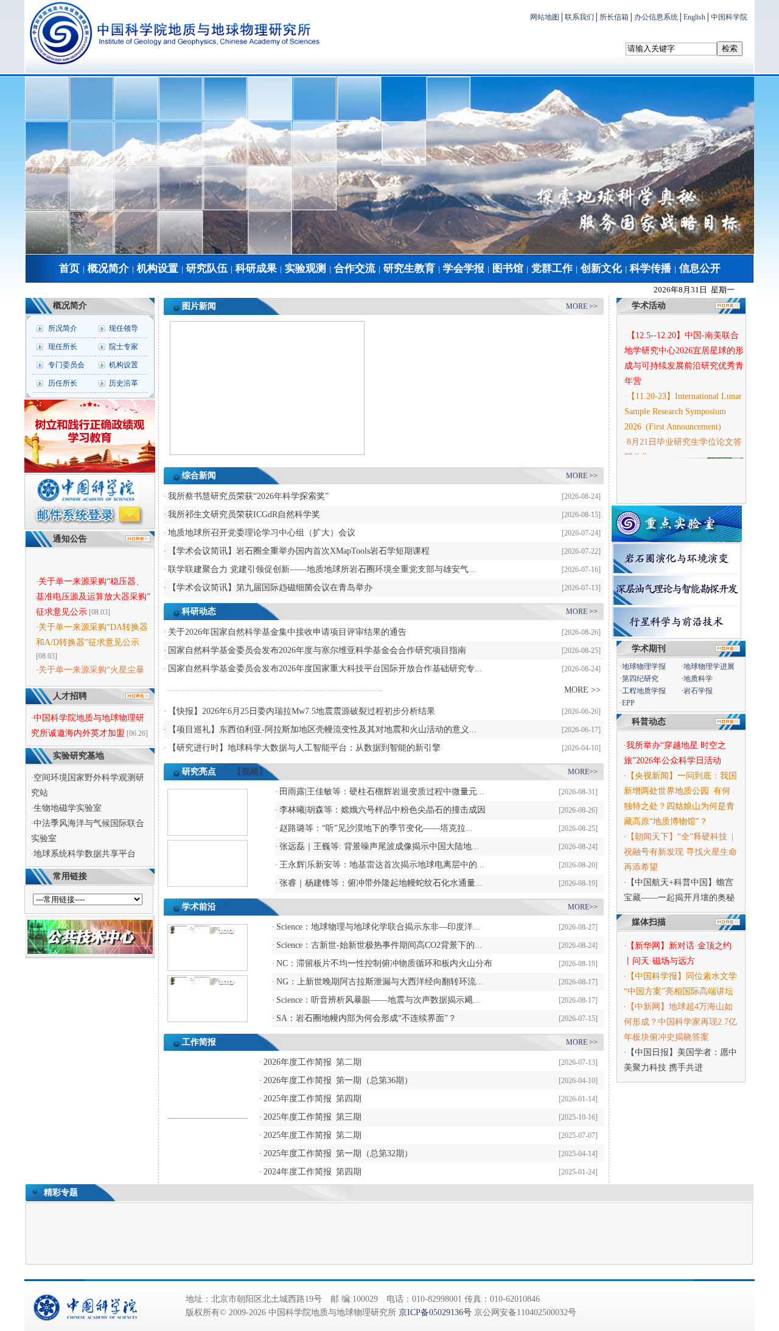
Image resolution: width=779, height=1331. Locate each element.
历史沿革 (123, 383)
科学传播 (650, 268)
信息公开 (700, 268)
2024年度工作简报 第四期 (313, 1171)
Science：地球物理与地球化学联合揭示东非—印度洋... (378, 926)
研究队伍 (207, 268)
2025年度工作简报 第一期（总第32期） (338, 1153)
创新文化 (601, 268)
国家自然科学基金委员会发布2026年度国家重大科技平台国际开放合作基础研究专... (325, 668)
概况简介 (108, 268)
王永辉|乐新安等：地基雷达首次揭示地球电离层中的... (381, 864)
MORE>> (583, 772)
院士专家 (123, 346)
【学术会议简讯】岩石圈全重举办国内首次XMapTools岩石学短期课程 (299, 551)
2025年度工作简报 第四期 (313, 1098)
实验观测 (305, 268)
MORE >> (582, 306)
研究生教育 (409, 268)
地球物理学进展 (709, 666)
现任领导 (123, 328)
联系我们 (579, 17)
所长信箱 (614, 17)
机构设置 (157, 268)
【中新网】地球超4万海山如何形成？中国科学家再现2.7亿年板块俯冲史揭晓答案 (680, 1022)
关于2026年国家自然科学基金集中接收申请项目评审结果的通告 (287, 632)
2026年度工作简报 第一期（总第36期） (338, 1080)
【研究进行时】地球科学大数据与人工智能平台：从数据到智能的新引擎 (304, 747)
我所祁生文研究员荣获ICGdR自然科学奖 (244, 514)
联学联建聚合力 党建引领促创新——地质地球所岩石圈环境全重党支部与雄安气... (322, 569)
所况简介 (62, 328)
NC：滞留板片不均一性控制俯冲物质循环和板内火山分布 (384, 963)
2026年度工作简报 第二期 (313, 1062)
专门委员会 (66, 365)
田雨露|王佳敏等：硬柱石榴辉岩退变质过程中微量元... (381, 791)
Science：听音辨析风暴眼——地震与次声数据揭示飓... (378, 999)
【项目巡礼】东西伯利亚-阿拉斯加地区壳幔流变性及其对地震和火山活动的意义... (322, 729)
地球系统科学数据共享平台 (84, 853)
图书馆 (507, 268)
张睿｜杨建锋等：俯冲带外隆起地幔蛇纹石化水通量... (381, 883)
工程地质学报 (644, 691)
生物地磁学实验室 (67, 808)
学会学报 (463, 268)
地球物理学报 (644, 666)
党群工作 (552, 268)
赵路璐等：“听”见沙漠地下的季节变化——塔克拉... (376, 828)
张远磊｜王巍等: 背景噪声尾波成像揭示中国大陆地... (379, 846)
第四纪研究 (640, 678)
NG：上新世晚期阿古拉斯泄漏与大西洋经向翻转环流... (379, 981)
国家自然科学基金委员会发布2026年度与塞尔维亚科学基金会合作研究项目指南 (317, 650)
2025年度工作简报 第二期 (313, 1135)
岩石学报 (698, 691)
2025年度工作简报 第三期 (313, 1116)
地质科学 (698, 678)
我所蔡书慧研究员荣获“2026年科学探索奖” (248, 496)
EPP (628, 703)
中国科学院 (729, 17)
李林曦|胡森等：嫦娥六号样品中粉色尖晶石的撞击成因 (382, 809)
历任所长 (62, 383)
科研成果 (256, 268)
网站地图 (544, 17)
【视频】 (250, 771)
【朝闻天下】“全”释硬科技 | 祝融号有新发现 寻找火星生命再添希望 (681, 852)
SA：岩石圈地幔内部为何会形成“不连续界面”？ (366, 1018)
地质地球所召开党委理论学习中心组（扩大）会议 (261, 532)
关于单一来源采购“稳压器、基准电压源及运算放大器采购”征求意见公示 (93, 589)
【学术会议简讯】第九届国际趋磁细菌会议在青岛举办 (270, 587)
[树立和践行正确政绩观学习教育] (89, 470)
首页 (69, 268)
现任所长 (62, 346)
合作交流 (355, 268)
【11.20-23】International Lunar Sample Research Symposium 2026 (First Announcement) (683, 405)
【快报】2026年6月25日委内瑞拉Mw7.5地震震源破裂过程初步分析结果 (301, 711)
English (694, 17)
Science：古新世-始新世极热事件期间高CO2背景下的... (379, 945)
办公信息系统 (656, 17)
